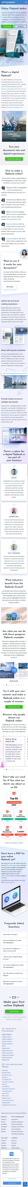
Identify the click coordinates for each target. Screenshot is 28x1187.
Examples (4, 1124)
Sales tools (5, 1093)
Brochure (3, 1145)
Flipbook (3, 1140)
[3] (9, 685)
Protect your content (15, 561)
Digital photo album (8, 1055)
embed (15, 229)
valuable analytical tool (15, 107)
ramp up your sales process (12, 483)
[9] (24, 685)
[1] (4, 685)
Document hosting (8, 1082)
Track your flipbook (12, 238)
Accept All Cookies (12, 1183)
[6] (16, 685)
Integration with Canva (9, 1105)
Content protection (8, 1100)
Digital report (6, 1048)
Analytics (5, 1077)
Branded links (6, 1072)
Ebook (4, 1046)
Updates (3, 1129)
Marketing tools (7, 1075)
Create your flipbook (14, 159)
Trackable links (6, 1079)
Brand (14, 204)
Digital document (7, 1050)
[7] (19, 685)
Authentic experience (17, 1122)
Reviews (3, 1131)
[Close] (21, 1151)
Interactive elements (8, 1089)
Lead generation (7, 1091)
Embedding (5, 1086)
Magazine (4, 1148)
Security (13, 1145)
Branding (5, 1070)
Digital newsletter (7, 1053)
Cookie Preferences (12, 1178)
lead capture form (15, 219)
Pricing (3, 1122)
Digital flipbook (7, 1034)
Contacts (13, 1143)
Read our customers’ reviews (14, 843)
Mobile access (6, 1098)
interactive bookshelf (9, 413)
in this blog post (9, 882)
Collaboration (6, 1102)
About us (13, 1140)
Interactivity (14, 1119)
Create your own (14, 707)
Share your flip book (12, 224)
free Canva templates (13, 865)
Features (3, 1119)
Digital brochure (7, 1041)
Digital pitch (5, 1060)
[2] (6, 685)
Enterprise (4, 1126)
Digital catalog (6, 1037)
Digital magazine (7, 1039)
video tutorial (5, 876)
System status (15, 1148)
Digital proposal (7, 1057)
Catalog (3, 1143)
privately (18, 231)
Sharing (4, 1084)
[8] (21, 685)
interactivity (13, 214)
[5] (14, 685)
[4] (11, 685)
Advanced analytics (16, 1124)
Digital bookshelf (7, 1044)
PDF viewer (5, 1095)
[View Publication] (14, 126)
